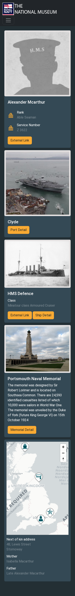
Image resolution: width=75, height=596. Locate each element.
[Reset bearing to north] (63, 459)
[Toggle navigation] (8, 20)
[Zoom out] (63, 453)
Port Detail (18, 230)
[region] (37, 488)
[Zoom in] (63, 447)
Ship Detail (43, 315)
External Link (19, 140)
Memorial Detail (22, 430)
